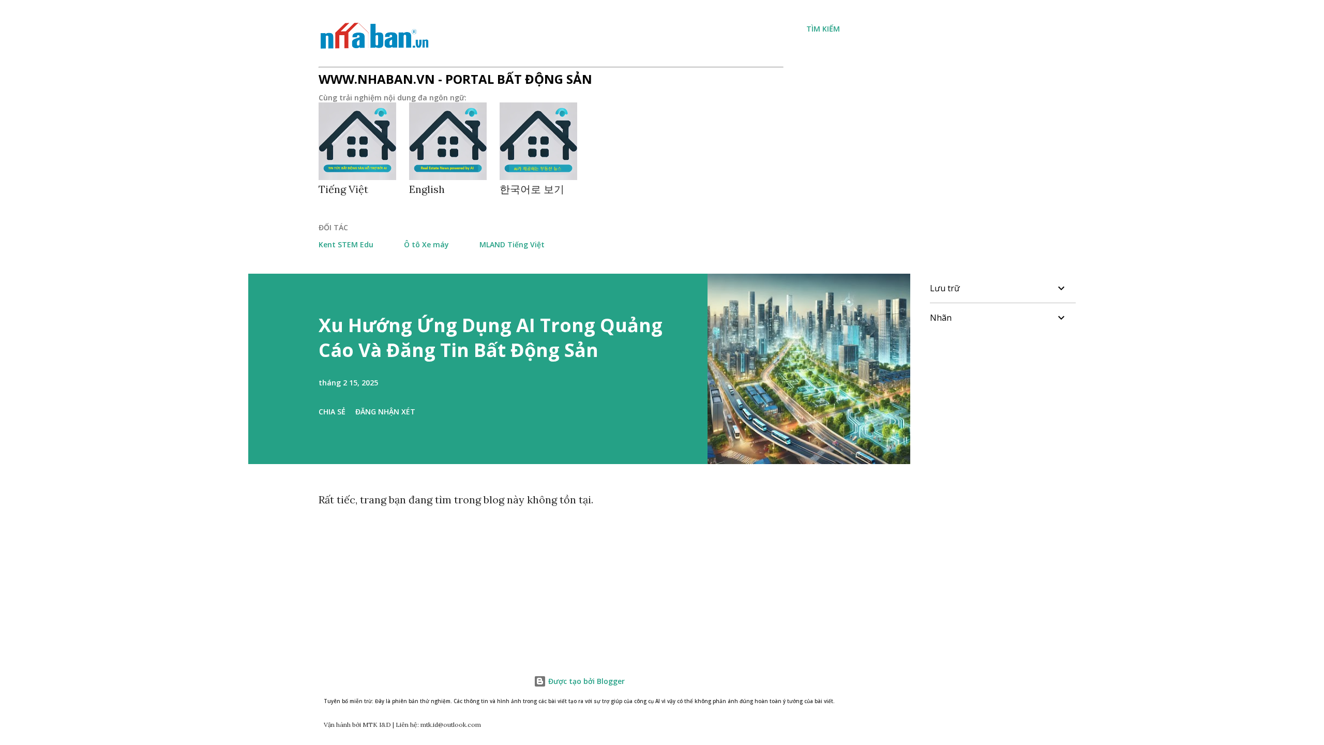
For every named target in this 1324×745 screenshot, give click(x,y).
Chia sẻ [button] (332, 411)
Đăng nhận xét (385, 411)
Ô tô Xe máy (426, 244)
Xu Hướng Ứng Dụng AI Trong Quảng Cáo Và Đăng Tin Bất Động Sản (491, 337)
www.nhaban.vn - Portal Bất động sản (455, 78)
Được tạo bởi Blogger (585, 681)
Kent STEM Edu (346, 244)
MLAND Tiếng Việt (512, 244)
